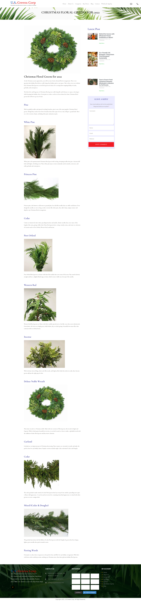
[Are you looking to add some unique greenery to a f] (95, 587)
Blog (92, 4)
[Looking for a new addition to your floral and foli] (85, 587)
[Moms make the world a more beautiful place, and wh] (95, 581)
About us (70, 4)
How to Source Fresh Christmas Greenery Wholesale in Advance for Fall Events (106, 82)
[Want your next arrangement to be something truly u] (85, 576)
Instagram (76, 569)
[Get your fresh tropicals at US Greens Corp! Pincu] (76, 581)
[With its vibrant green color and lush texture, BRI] (85, 581)
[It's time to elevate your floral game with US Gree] (76, 576)
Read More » (102, 43)
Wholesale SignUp (106, 4)
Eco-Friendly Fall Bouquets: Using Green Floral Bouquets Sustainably (106, 55)
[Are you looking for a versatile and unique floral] (95, 576)
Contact (97, 4)
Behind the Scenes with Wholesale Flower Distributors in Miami (106, 35)
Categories (78, 4)
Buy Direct (86, 4)
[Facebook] (13, 587)
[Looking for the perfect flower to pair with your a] (76, 587)
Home (64, 4)
